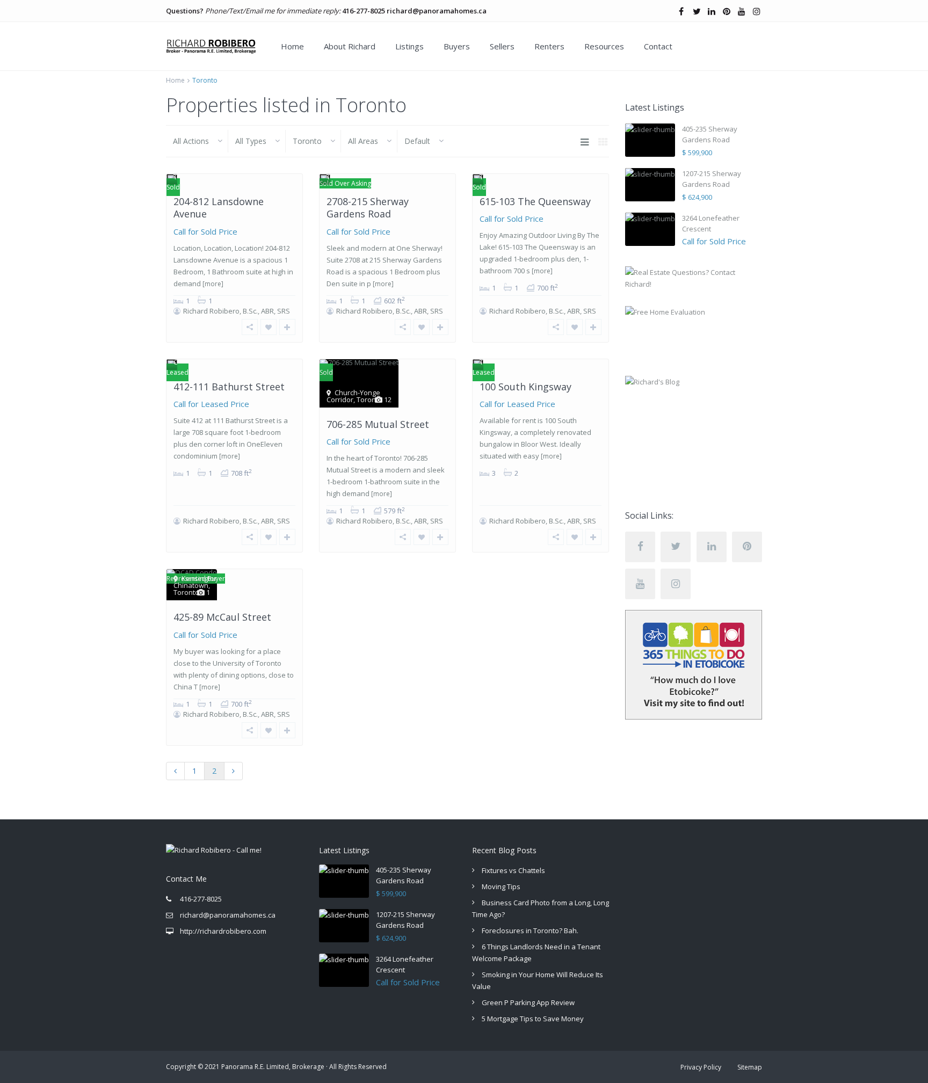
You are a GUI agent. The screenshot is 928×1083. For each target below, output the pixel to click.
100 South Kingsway (525, 386)
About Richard (349, 46)
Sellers (502, 46)
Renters (549, 46)
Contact (658, 46)
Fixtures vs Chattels (513, 870)
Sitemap (749, 1067)
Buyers (457, 46)
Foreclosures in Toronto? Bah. (530, 930)
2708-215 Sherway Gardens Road (368, 207)
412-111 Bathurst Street (229, 386)
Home (292, 46)
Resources (604, 46)
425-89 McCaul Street (222, 616)
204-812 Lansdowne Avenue (218, 207)
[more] (212, 283)
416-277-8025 (363, 11)
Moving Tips (501, 886)
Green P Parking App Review (528, 1002)
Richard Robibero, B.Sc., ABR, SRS (236, 311)
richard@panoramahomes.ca (437, 11)
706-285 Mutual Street (378, 424)
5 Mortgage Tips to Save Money (533, 1018)
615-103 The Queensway (535, 201)
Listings (409, 46)
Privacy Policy (700, 1067)
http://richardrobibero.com (223, 931)
